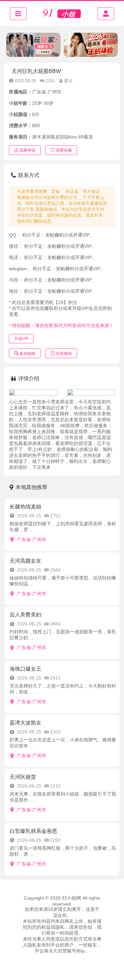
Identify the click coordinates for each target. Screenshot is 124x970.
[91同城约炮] (62, 13)
